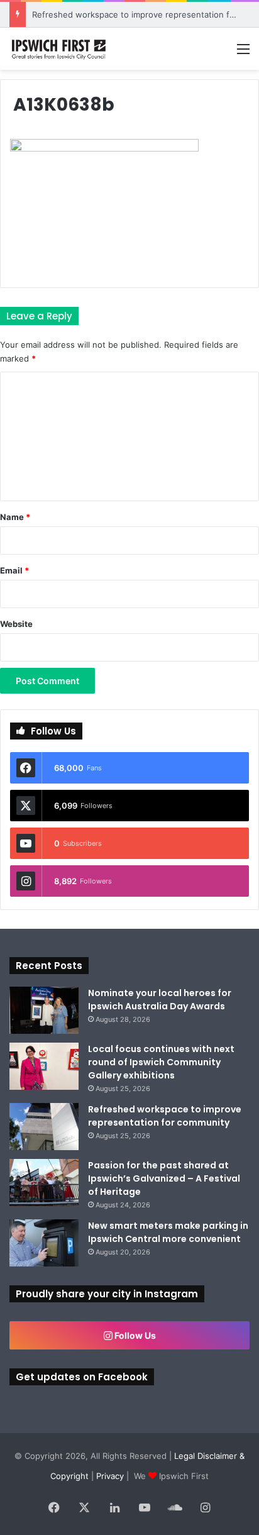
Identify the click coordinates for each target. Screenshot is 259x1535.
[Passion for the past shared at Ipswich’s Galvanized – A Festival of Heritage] (44, 1182)
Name (15, 517)
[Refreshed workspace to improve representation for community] (44, 1126)
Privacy (110, 1476)
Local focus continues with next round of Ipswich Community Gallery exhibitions (161, 1062)
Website (16, 624)
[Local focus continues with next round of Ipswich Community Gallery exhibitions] (44, 1066)
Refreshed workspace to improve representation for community (164, 1116)
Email (14, 570)
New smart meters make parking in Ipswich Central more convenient (168, 1232)
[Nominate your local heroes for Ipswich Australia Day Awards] (44, 1010)
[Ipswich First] (59, 48)
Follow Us (134, 1335)
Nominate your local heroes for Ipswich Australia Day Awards (159, 999)
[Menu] (243, 53)
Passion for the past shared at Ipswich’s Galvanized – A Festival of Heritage (164, 1178)
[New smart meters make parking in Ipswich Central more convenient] (44, 1242)
